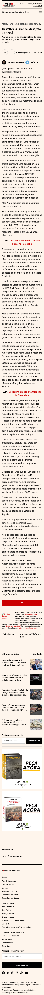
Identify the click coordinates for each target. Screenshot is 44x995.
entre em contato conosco (28, 628)
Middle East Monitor (32, 614)
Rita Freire (6, 910)
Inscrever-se (34, 740)
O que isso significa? (13, 626)
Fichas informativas (10, 936)
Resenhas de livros (10, 891)
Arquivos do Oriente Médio (13, 920)
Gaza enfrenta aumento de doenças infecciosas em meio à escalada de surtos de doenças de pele (14, 707)
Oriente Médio (8, 884)
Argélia (13, 24)
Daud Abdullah (8, 903)
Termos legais (25, 985)
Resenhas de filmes (10, 898)
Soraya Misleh (8, 913)
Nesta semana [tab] (15, 856)
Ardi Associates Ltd (20, 992)
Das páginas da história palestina (16, 927)
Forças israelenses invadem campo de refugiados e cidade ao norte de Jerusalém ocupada (15, 677)
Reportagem (7, 939)
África (5, 24)
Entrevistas (6, 946)
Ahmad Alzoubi (8, 907)
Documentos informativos (13, 932)
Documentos (7, 943)
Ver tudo (37, 654)
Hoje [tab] (4, 856)
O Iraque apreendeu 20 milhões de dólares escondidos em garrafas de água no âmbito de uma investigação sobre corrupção (14, 722)
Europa (5, 888)
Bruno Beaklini (8, 917)
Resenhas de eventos (11, 895)
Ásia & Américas (9, 881)
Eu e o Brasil (7, 924)
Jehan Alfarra (17, 62)
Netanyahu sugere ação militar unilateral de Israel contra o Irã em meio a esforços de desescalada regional (14, 662)
